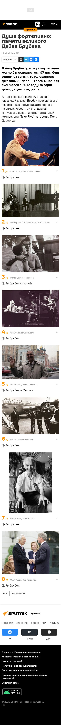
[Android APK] (12, 692)
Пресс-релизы (32, 656)
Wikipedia (16, 222)
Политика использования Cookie (20, 670)
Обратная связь (10, 682)
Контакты (7, 656)
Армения (22, 622)
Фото (5, 593)
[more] (57, 171)
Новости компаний (12, 661)
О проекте (7, 652)
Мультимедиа (18, 593)
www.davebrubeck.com (23, 332)
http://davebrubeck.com (23, 277)
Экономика (38, 622)
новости (7, 622)
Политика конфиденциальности (19, 665)
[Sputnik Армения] (10, 25)
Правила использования (27, 652)
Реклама (18, 656)
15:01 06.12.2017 (10, 52)
